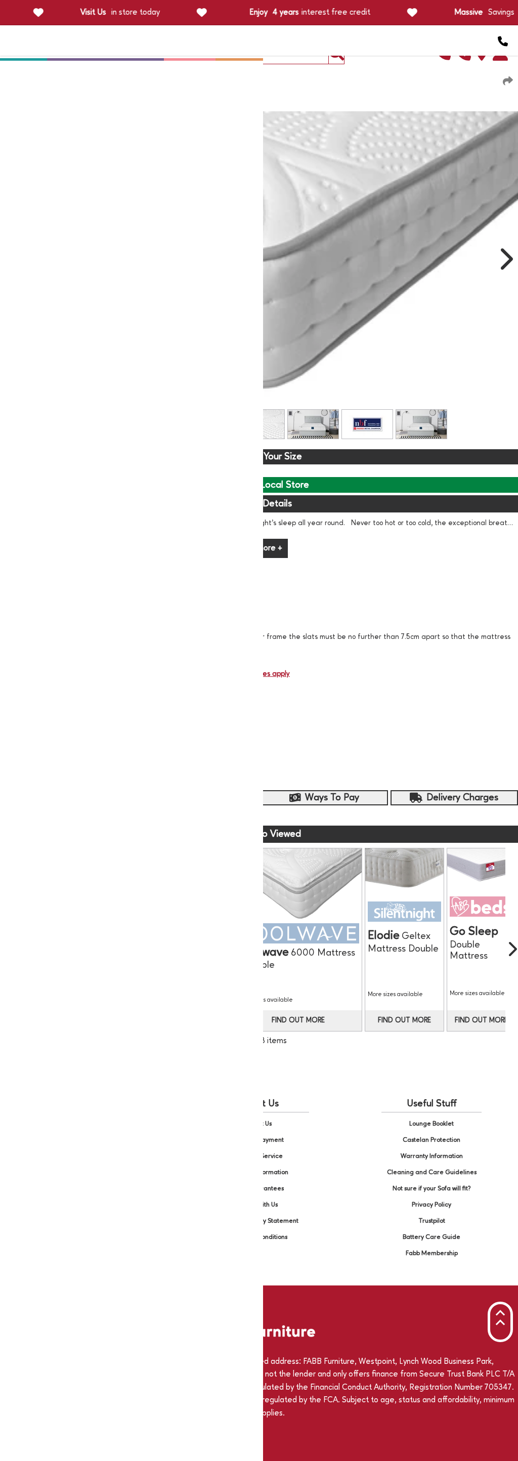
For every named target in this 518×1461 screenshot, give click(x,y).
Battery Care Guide (431, 1237)
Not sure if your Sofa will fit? (432, 1188)
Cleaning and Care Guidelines (432, 1172)
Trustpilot (431, 1221)
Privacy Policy (431, 1204)
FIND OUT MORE (298, 1020)
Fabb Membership (432, 1253)
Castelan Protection (431, 1140)
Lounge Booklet (431, 1124)
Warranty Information (432, 1156)
